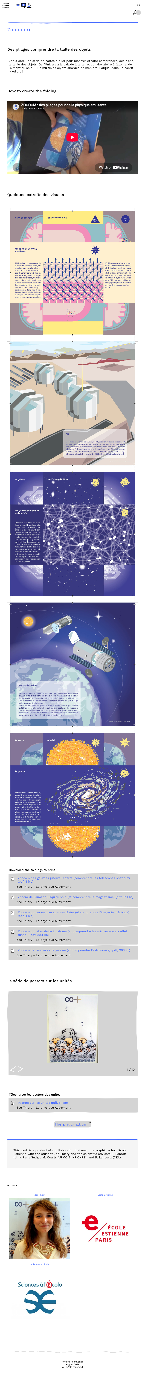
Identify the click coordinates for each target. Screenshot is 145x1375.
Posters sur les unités (43, 1102)
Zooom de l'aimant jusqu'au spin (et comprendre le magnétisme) (75, 897)
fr (138, 5)
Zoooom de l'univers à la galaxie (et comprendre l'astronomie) (74, 950)
